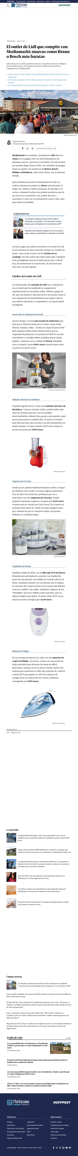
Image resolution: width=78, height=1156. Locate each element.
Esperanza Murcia (19, 141)
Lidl (8, 733)
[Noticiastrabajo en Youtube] (66, 1148)
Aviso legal (54, 1132)
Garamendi (40, 1)
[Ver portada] (19, 5)
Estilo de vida (15, 733)
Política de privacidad (58, 1135)
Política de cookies (57, 1128)
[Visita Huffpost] (64, 5)
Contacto (54, 1138)
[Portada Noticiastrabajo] (18, 1102)
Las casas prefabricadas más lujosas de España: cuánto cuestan (35, 85)
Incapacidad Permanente (16, 1132)
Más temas (31, 1135)
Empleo (9, 1122)
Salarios (48, 1)
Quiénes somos (56, 1122)
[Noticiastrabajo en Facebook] (53, 1148)
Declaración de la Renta (15, 1128)
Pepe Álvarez (31, 1)
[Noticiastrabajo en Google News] (69, 1148)
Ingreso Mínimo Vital (14, 1138)
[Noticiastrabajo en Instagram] (60, 1148)
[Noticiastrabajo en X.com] (56, 1148)
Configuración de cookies (60, 1125)
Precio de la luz (21, 1)
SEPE (29, 1132)
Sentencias (11, 1125)
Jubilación (30, 1122)
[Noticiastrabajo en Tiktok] (63, 1148)
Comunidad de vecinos (35, 1125)
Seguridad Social (33, 1128)
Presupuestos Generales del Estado (63, 1)
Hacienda (10, 1135)
